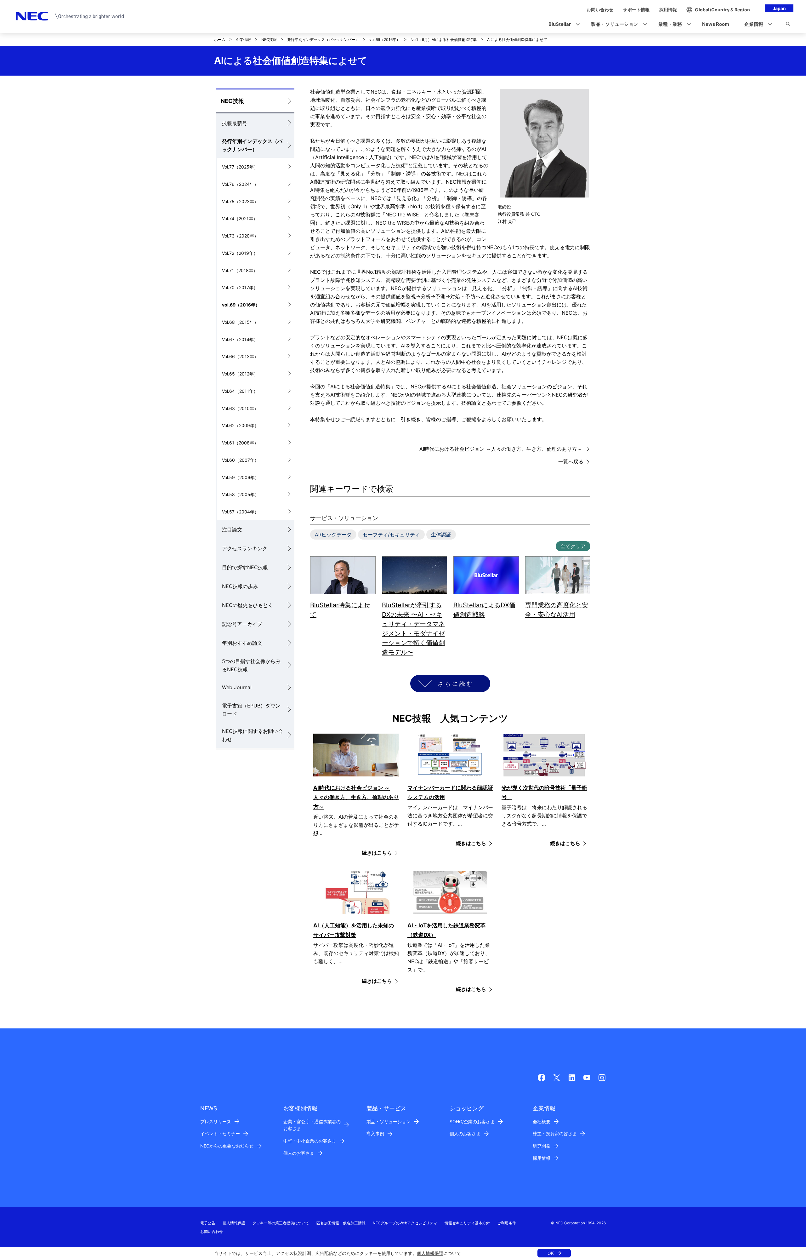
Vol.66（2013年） (240, 356)
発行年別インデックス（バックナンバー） (323, 39)
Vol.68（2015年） (240, 322)
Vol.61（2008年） (240, 442)
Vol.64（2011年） (240, 391)
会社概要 (541, 1121)
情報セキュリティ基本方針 (467, 1223)
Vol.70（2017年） (240, 287)
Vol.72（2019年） (240, 253)
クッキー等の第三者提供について (281, 1223)
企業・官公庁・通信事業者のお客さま (312, 1125)
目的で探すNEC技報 (245, 567)
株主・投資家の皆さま (555, 1133)
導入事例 (375, 1133)
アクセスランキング (244, 548)
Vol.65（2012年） (240, 373)
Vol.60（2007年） (240, 460)
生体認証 (441, 534)
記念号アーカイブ (242, 624)
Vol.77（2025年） (240, 166)
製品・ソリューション (388, 1121)
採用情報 (541, 1158)
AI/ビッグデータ (333, 534)
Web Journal (237, 687)
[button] (562, 24)
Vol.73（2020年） (240, 235)
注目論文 (232, 529)
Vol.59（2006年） (240, 477)
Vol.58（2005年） (240, 494)
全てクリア (573, 546)
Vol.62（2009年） (240, 425)
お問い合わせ (211, 1231)
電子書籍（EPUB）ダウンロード (251, 709)
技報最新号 (234, 123)
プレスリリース (215, 1121)
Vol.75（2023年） (240, 201)
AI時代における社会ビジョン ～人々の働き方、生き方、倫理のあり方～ (501, 449)
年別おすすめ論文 (242, 643)
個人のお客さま (298, 1153)
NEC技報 (269, 39)
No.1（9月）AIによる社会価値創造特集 (444, 39)
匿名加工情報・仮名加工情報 (341, 1223)
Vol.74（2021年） (240, 218)
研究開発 (541, 1145)
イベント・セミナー (220, 1133)
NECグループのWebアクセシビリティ (405, 1223)
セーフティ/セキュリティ (391, 534)
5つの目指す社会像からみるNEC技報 (251, 665)
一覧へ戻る (570, 461)
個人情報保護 (430, 1253)
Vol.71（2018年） (240, 270)
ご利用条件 (506, 1223)
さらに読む (456, 683)
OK (551, 1253)
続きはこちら (377, 853)
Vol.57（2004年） (240, 511)
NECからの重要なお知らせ (226, 1145)
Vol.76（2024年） (240, 184)
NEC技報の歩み (240, 586)
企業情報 (243, 39)
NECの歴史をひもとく (247, 605)
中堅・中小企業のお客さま (309, 1140)
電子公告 (207, 1223)
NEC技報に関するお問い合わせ (252, 735)
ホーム (219, 39)
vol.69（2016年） (384, 39)
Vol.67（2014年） (240, 339)
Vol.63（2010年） (240, 408)
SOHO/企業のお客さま (472, 1121)
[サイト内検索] (787, 25)
